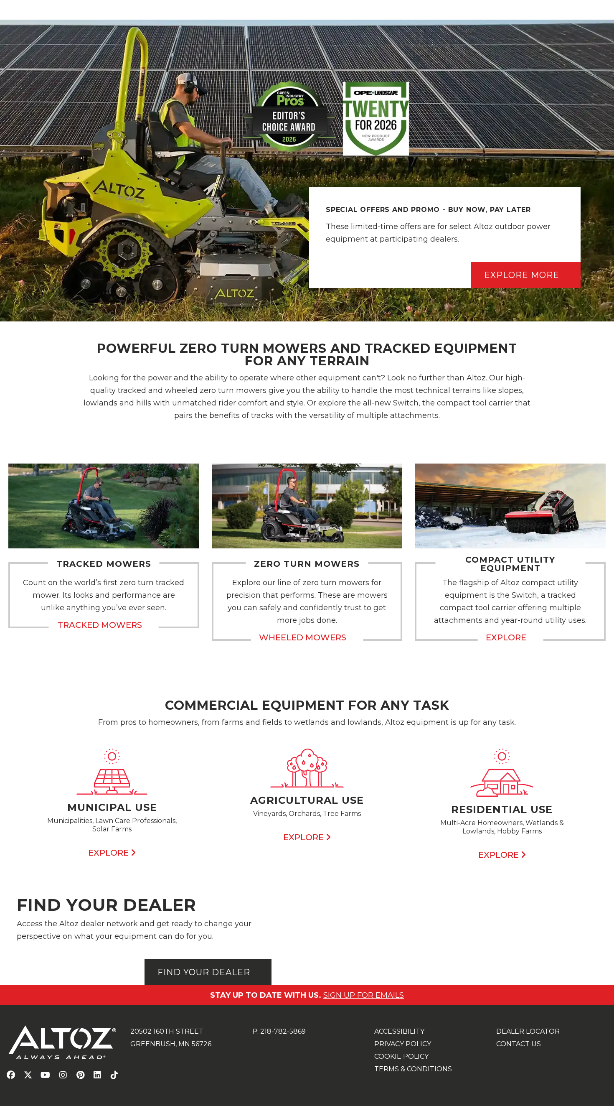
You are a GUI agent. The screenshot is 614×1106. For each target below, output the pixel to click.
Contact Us (518, 1044)
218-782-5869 (283, 1031)
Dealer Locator (528, 1031)
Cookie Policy (401, 1056)
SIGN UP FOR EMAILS (363, 995)
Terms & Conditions (413, 1069)
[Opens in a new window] (11, 1076)
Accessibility (399, 1031)
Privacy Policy (402, 1044)
